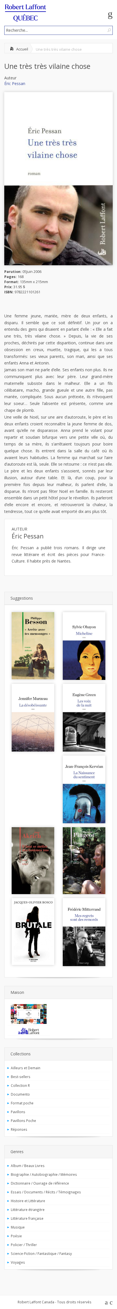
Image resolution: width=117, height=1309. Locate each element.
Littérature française (27, 1218)
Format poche (22, 1103)
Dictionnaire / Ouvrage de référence (40, 1183)
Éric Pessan (14, 83)
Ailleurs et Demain (25, 1068)
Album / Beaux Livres (28, 1165)
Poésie (16, 1236)
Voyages (18, 1262)
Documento (20, 1094)
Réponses (19, 1129)
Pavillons (18, 1111)
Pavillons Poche (23, 1120)
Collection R (20, 1085)
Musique (18, 1227)
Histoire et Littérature (28, 1200)
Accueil (22, 49)
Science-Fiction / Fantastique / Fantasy (41, 1253)
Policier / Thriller (24, 1244)
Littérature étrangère (28, 1209)
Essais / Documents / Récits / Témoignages (46, 1192)
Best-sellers (20, 1076)
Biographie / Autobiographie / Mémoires (44, 1174)
